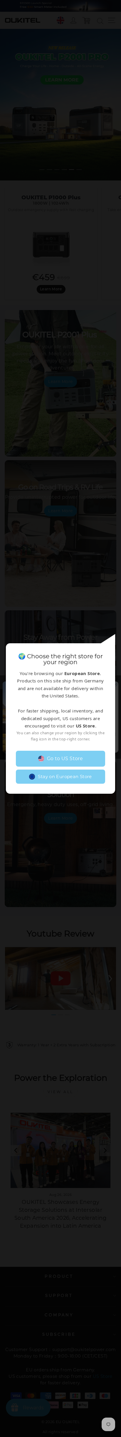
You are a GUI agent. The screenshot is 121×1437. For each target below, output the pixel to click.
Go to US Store (65, 758)
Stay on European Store (65, 776)
